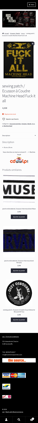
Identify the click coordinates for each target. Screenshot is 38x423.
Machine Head (8, 126)
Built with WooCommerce (14, 412)
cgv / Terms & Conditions (10, 337)
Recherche (19, 419)
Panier (29, 418)
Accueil (6, 33)
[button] (32, 43)
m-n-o (23, 33)
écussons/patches (15, 124)
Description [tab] (6, 135)
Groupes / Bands (15, 33)
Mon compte (6, 419)
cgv (3, 412)
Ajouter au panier (19, 217)
